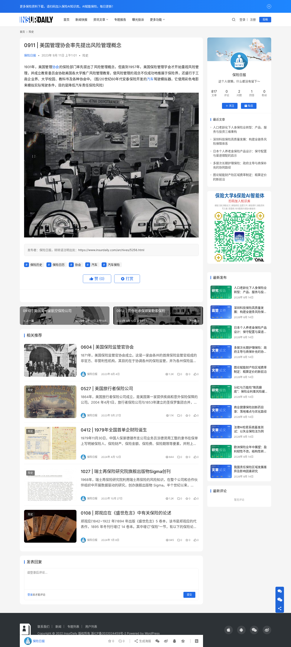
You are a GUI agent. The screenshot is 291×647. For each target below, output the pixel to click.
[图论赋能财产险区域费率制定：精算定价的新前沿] (221, 372)
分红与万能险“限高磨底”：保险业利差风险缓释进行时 (251, 391)
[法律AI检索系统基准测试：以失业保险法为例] (221, 431)
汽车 (150, 79)
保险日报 (30, 55)
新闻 (58, 626)
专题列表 (73, 626)
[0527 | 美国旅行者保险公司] (50, 401)
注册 (253, 19)
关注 (231, 105)
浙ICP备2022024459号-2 (108, 633)
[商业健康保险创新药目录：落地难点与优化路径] (221, 411)
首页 (66, 19)
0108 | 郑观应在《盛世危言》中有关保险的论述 (126, 513)
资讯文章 (99, 19)
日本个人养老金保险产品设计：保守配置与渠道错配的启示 (250, 332)
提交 (189, 594)
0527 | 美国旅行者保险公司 (107, 388)
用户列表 (91, 626)
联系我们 (43, 626)
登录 (242, 19)
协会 (55, 67)
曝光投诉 (138, 19)
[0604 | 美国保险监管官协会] (50, 360)
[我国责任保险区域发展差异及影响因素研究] (221, 471)
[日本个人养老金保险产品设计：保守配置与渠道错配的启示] (221, 332)
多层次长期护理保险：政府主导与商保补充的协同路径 (250, 351)
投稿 (265, 19)
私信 (250, 105)
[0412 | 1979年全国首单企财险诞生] (50, 443)
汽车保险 (114, 264)
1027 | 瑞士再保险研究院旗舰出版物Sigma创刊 (126, 471)
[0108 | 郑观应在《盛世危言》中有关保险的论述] (50, 526)
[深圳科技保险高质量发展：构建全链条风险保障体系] (221, 312)
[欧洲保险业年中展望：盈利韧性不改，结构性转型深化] (221, 451)
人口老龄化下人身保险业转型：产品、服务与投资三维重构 (250, 292)
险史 (85, 55)
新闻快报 (81, 19)
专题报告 (120, 19)
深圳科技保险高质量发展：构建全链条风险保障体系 (250, 312)
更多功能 (156, 19)
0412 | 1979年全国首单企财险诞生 (114, 430)
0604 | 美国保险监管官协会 (107, 347)
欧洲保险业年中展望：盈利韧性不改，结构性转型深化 (250, 451)
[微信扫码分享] (157, 641)
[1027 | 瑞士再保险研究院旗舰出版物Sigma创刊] (50, 484)
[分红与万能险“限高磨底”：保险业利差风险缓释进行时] (221, 391)
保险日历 (59, 264)
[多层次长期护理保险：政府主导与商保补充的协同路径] (221, 352)
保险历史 (36, 264)
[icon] (228, 630)
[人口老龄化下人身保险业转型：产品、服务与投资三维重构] (221, 292)
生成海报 (144, 641)
